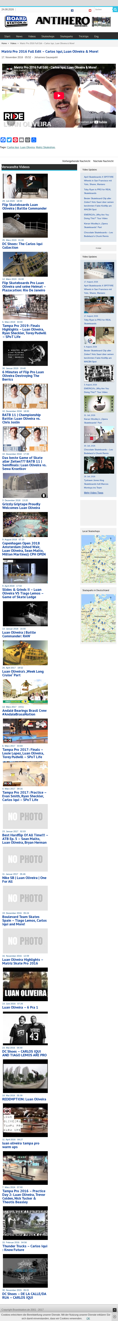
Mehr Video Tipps (93, 492)
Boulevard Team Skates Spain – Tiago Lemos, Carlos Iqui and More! (24, 920)
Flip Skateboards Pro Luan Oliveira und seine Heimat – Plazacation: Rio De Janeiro (24, 286)
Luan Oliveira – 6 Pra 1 (20, 1007)
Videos (32, 36)
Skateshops (47, 36)
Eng (96, 36)
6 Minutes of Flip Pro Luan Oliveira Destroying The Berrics (23, 376)
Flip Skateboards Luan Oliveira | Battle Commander (24, 206)
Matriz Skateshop (45, 147)
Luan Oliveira (27, 147)
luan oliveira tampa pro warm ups (20, 1145)
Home (4, 43)
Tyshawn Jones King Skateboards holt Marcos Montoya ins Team (96, 484)
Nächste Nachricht (103, 161)
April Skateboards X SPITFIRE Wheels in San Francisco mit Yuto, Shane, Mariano (99, 180)
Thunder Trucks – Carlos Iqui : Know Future (24, 1248)
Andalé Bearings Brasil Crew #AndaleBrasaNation (24, 712)
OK (88, 1318)
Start (7, 36)
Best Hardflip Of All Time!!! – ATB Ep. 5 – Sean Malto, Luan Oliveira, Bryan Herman (25, 839)
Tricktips (83, 36)
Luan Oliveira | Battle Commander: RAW (19, 634)
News (19, 36)
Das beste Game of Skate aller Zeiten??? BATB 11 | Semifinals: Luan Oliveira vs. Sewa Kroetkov (24, 463)
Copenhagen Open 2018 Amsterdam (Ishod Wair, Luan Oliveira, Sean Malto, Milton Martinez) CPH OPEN (24, 549)
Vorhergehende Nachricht (76, 161)
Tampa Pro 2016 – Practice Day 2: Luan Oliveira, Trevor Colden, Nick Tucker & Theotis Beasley (23, 1196)
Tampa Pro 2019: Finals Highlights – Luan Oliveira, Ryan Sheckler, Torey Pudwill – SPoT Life (24, 331)
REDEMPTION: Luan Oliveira (24, 1099)
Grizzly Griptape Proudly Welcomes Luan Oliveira (21, 506)
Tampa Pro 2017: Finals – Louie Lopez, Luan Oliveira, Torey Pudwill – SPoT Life (23, 753)
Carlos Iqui (13, 147)
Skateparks (66, 36)
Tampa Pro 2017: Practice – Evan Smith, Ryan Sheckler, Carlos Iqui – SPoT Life (24, 796)
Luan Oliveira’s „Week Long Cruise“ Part (23, 673)
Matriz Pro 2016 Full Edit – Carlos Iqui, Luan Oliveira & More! (50, 51)
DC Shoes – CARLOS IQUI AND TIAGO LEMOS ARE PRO (24, 1053)
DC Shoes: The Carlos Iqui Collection (22, 245)
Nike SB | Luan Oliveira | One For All (24, 879)
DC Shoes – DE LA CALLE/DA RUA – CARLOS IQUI (24, 1295)
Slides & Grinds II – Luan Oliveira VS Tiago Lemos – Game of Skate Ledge (22, 593)
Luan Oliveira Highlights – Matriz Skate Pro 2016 (22, 961)
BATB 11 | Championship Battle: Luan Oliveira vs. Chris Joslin (21, 418)
